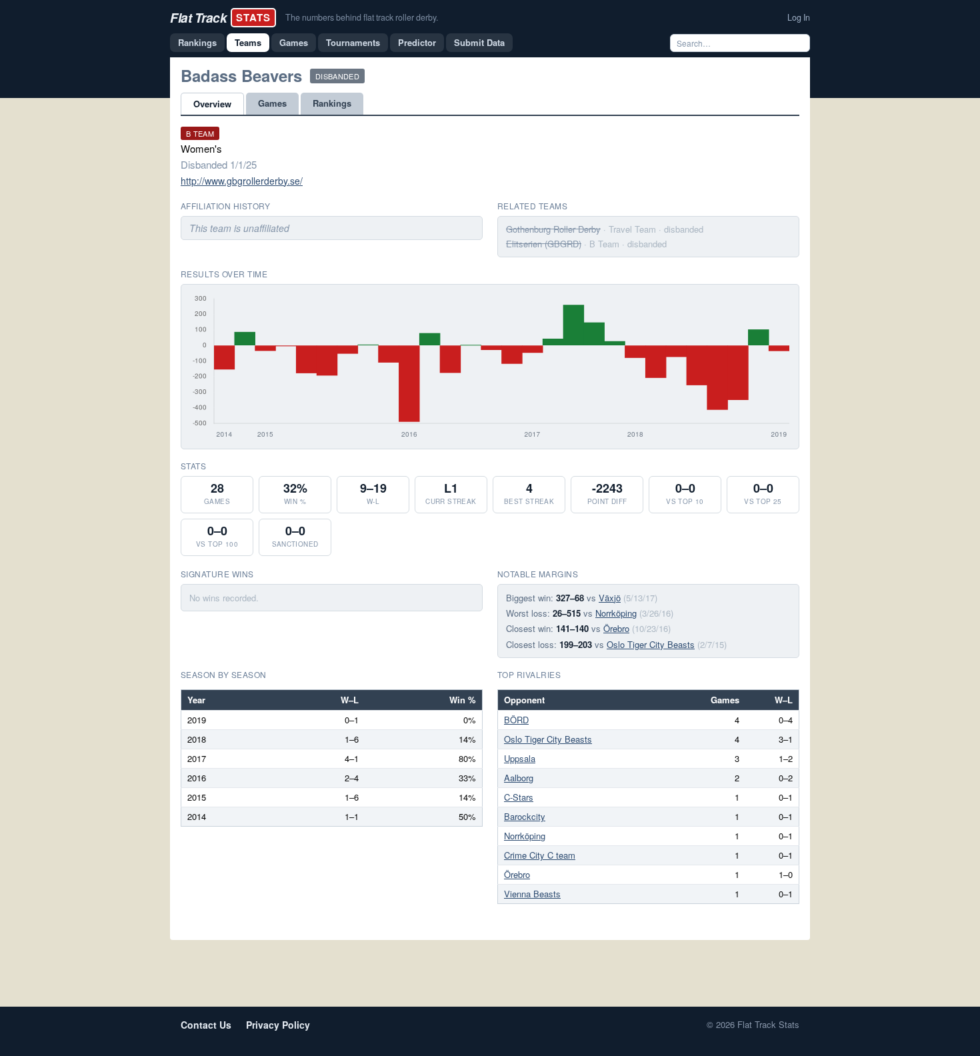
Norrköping (616, 613)
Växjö (610, 597)
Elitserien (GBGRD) (543, 243)
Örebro (616, 628)
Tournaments (353, 42)
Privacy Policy (278, 1024)
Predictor (417, 42)
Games (293, 42)
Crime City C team (539, 855)
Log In (798, 17)
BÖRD (516, 719)
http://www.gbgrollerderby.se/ (242, 180)
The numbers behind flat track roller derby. (361, 17)
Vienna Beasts (532, 893)
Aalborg (518, 777)
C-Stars (518, 797)
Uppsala (519, 758)
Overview (212, 103)
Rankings (197, 42)
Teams (248, 42)
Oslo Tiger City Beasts (651, 644)
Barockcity (524, 816)
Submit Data (479, 42)
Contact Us (206, 1024)
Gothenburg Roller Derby (553, 229)
